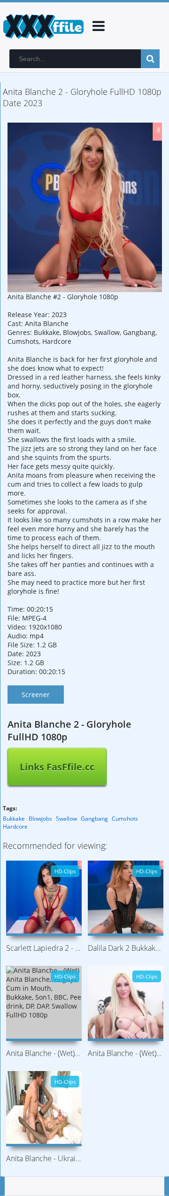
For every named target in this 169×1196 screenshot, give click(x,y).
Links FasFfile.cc (57, 767)
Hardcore (15, 827)
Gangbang (94, 819)
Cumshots (125, 819)
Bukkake (14, 819)
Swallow (66, 819)
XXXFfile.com (42, 25)
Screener (36, 694)
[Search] (150, 58)
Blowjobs (40, 819)
